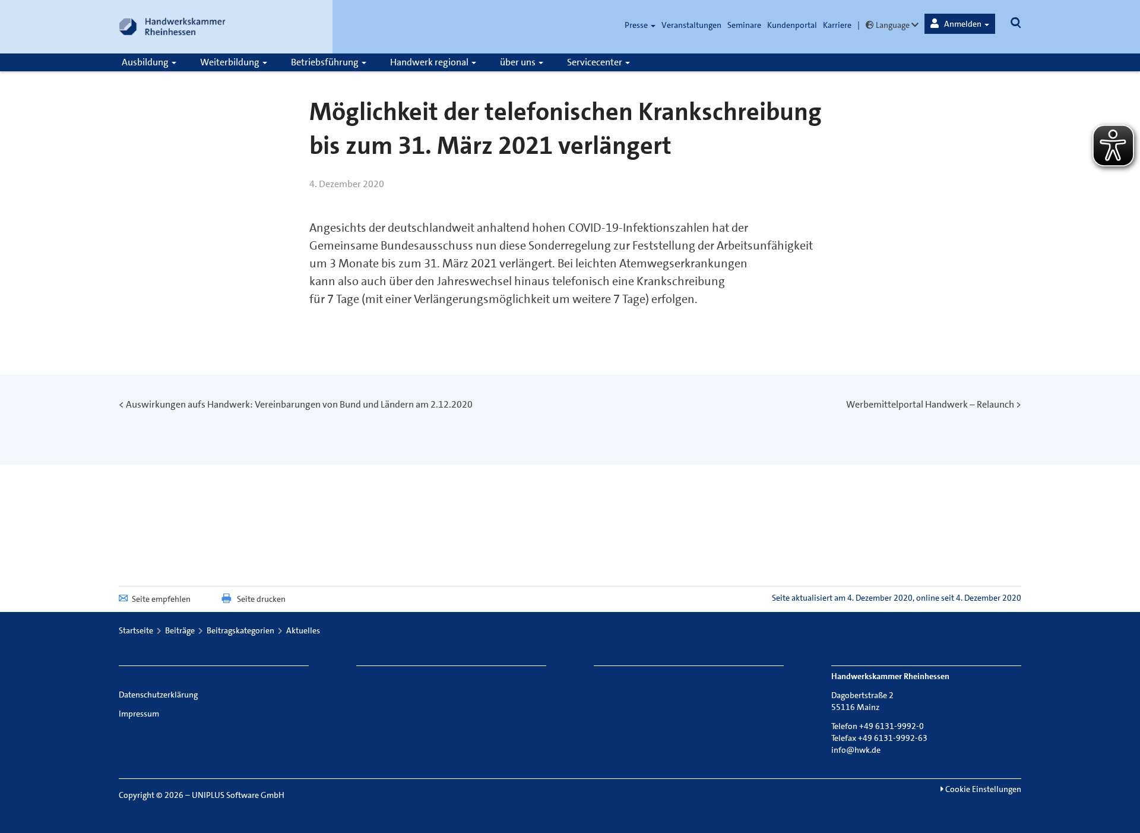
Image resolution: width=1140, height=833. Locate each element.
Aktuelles (303, 630)
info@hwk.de (856, 749)
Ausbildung (146, 62)
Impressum (139, 713)
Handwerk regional (430, 62)
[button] (959, 24)
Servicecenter (595, 62)
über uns (518, 62)
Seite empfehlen (161, 599)
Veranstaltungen (691, 25)
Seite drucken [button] (261, 599)
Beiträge (180, 630)
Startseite (136, 630)
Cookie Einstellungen (982, 789)
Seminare (744, 25)
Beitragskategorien (240, 630)
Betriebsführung (325, 62)
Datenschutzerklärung (158, 694)
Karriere (837, 25)
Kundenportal (792, 25)
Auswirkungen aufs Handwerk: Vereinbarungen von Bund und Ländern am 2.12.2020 (299, 404)
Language (892, 25)
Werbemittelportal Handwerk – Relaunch (930, 404)
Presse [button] (637, 25)
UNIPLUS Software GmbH (238, 795)
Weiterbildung (230, 62)
